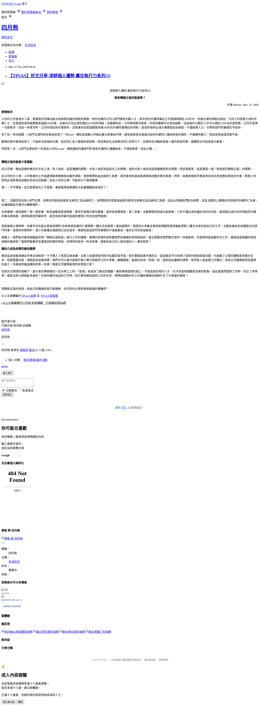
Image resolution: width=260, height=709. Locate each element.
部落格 (12, 56)
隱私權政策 (150, 659)
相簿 (11, 52)
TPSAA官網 (28, 295)
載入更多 (7, 373)
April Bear (5, 593)
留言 (32, 350)
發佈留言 (7, 394)
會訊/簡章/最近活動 (35, 359)
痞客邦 (24, 350)
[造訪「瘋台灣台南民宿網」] (72, 631)
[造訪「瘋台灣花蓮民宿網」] (46, 631)
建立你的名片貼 (8, 600)
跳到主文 (7, 37)
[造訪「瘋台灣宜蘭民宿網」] (17, 631)
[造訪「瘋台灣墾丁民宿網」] (98, 631)
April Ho (19, 600)
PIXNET (104, 659)
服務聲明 (163, 659)
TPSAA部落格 (49, 295)
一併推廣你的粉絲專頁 (11, 606)
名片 (11, 60)
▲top (4, 366)
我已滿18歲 (9, 702)
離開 (20, 702)
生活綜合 (30, 45)
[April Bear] (2, 596)
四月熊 (9, 27)
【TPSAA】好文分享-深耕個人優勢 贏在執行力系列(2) (59, 75)
